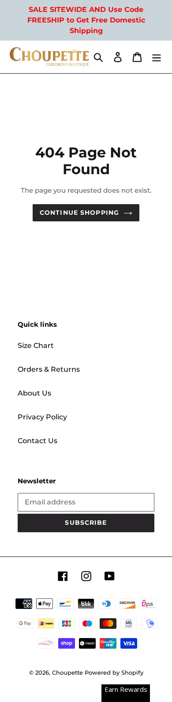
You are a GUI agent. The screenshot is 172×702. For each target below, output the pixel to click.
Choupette (67, 672)
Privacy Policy (42, 417)
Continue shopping (79, 213)
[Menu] (156, 57)
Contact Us (37, 441)
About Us (34, 393)
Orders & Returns (49, 369)
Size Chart (36, 345)
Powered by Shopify (114, 672)
